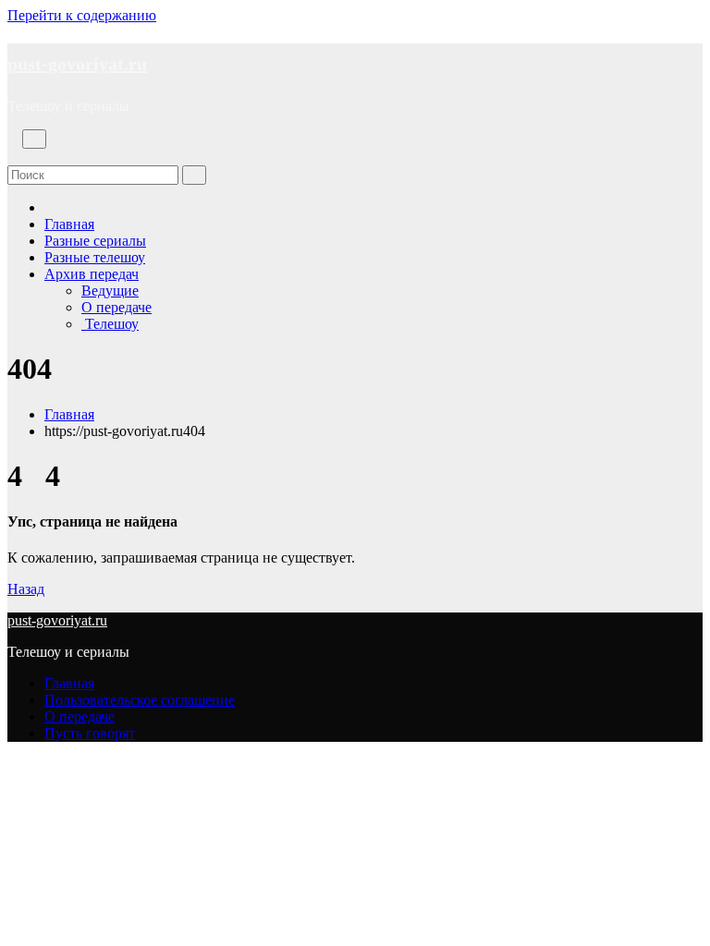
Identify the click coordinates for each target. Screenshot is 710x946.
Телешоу (110, 324)
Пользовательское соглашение (139, 700)
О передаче (116, 307)
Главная (69, 224)
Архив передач (91, 274)
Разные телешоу (94, 257)
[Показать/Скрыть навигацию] (34, 139)
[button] (12, 156)
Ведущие (110, 290)
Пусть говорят (89, 733)
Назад (25, 589)
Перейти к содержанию (81, 15)
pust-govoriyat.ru (77, 64)
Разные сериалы (95, 241)
